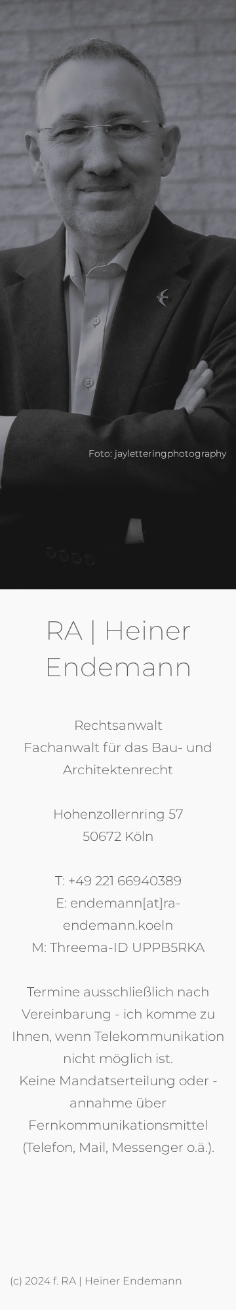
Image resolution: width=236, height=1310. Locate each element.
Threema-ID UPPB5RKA (127, 947)
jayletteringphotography (170, 453)
